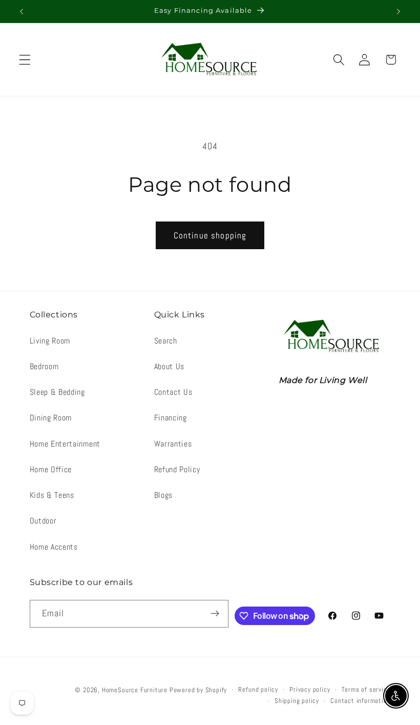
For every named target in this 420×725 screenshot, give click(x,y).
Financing (170, 417)
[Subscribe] (215, 614)
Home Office (51, 469)
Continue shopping (210, 235)
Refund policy (258, 690)
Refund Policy (177, 469)
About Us (169, 366)
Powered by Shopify (198, 690)
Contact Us (173, 392)
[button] (25, 60)
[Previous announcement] (21, 11)
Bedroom (44, 366)
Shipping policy (297, 701)
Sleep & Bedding (57, 392)
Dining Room (51, 417)
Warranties (173, 443)
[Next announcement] (398, 11)
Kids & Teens (52, 495)
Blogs (163, 495)
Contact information (360, 701)
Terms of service (366, 690)
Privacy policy (309, 690)
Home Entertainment (65, 443)
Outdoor (43, 520)
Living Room (50, 340)
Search (165, 340)
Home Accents (54, 546)
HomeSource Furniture (134, 690)
